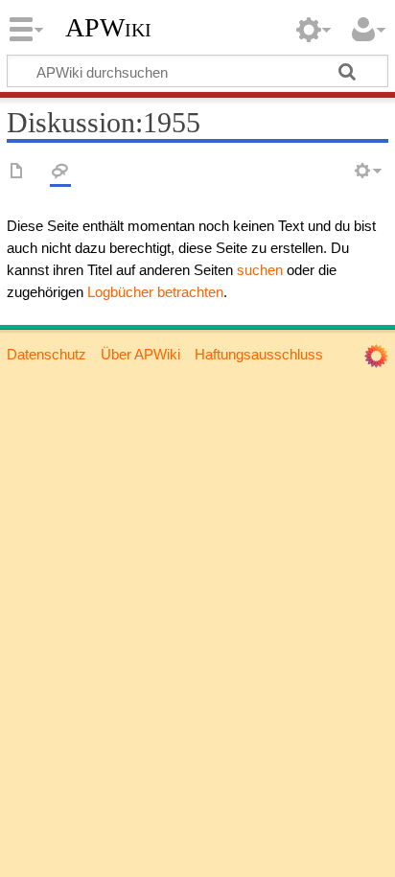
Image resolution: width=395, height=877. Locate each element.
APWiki (108, 27)
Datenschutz (46, 354)
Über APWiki (140, 354)
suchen (260, 270)
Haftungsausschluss (259, 354)
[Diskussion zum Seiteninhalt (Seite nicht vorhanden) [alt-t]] (60, 172)
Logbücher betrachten (155, 292)
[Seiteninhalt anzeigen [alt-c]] (17, 172)
